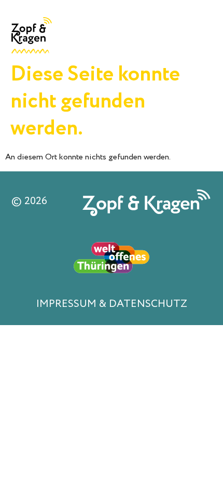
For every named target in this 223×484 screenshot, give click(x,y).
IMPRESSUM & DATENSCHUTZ (111, 304)
